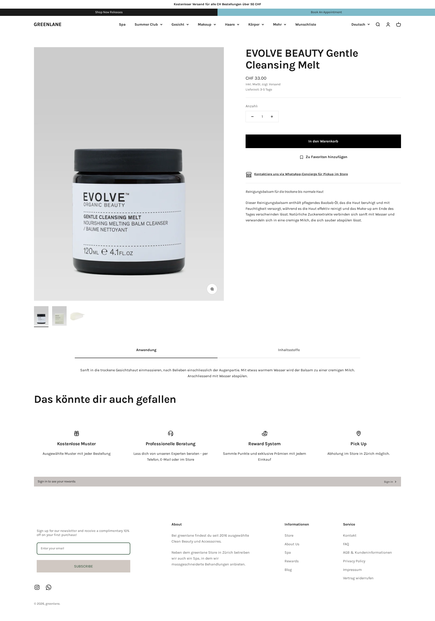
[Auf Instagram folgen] (37, 587)
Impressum (352, 569)
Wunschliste (305, 24)
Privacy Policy (354, 561)
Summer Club (146, 24)
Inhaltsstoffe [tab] (289, 350)
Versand (274, 84)
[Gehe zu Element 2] (59, 316)
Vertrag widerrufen (358, 578)
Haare (230, 24)
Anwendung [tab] (146, 350)
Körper (253, 24)
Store (289, 535)
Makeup (204, 24)
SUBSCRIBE (83, 566)
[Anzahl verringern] (252, 116)
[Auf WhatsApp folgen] (49, 587)
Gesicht (178, 24)
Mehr (277, 24)
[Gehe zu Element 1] (41, 316)
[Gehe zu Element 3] (77, 316)
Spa (122, 24)
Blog (288, 569)
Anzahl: (252, 106)
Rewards (292, 561)
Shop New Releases (109, 12)
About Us (292, 544)
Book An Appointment (326, 12)
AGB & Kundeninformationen (367, 552)
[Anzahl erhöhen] (271, 116)
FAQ (346, 544)
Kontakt (349, 535)
